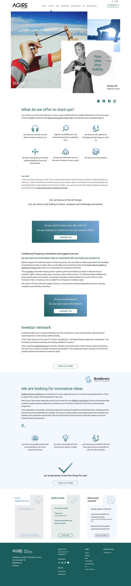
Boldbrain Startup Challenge (32, 394)
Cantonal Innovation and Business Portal (51, 188)
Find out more (65, 366)
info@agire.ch (62, 554)
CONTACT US (65, 237)
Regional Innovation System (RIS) (60, 118)
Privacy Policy (62, 571)
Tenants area (107, 552)
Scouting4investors (41, 346)
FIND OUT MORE (65, 483)
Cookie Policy (62, 574)
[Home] (20, 6)
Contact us (113, 5)
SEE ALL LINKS (65, 535)
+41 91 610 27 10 (63, 552)
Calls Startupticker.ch (25, 509)
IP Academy (29, 271)
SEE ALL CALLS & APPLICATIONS (29, 535)
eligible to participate (80, 400)
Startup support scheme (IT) (101, 509)
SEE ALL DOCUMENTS (102, 535)
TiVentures (58, 513)
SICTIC (65, 339)
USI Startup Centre (61, 508)
